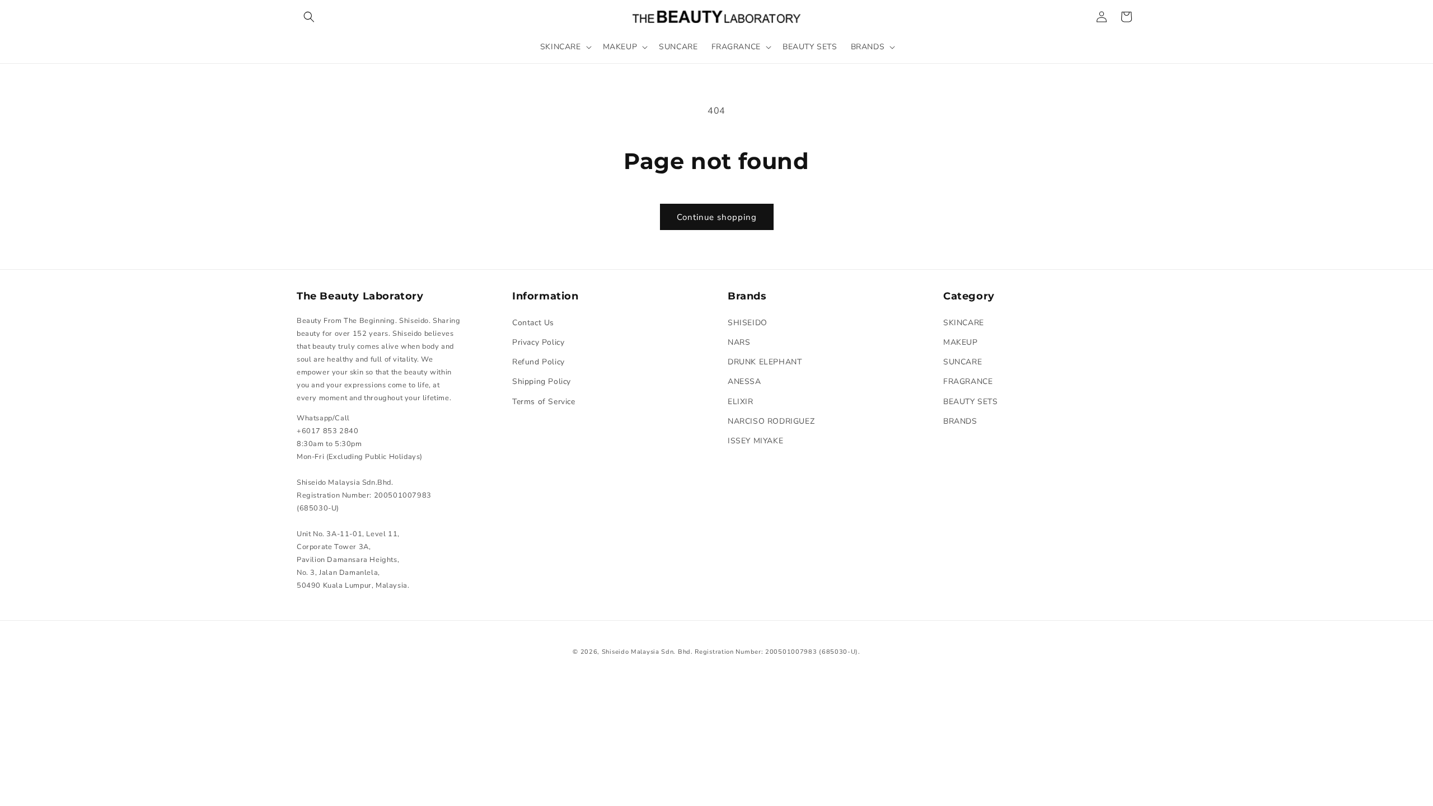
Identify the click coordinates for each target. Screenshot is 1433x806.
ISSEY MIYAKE (755, 440)
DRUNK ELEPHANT (765, 362)
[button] (309, 16)
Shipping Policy (541, 381)
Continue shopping (717, 217)
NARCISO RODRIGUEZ (771, 421)
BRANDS (960, 421)
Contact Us (533, 322)
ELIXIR (740, 401)
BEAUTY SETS (970, 401)
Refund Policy (538, 362)
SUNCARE (962, 362)
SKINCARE (963, 322)
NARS (739, 342)
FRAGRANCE (967, 381)
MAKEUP (960, 342)
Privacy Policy (538, 342)
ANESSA (744, 381)
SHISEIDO (747, 322)
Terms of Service (543, 401)
